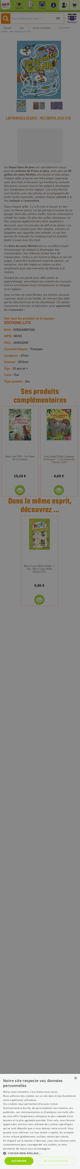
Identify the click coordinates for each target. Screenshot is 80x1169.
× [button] (75, 1078)
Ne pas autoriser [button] (55, 1161)
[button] (40, 1153)
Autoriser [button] (18, 1161)
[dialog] (40, 1121)
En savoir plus (60, 1148)
